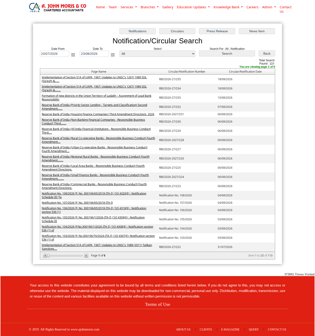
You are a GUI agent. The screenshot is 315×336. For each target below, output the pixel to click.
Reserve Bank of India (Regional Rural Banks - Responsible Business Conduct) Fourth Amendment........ (95, 158)
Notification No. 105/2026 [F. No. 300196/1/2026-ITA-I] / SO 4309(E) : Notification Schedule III (93, 219)
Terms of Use (157, 304)
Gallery (167, 7)
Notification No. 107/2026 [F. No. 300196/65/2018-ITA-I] (77, 203)
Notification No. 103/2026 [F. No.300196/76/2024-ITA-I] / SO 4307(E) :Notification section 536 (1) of (98, 238)
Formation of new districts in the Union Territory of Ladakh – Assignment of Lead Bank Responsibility (96, 97)
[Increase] (86, 255)
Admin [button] (267, 7)
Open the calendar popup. (73, 54)
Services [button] (127, 7)
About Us (183, 329)
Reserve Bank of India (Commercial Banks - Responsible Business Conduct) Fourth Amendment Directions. (94, 186)
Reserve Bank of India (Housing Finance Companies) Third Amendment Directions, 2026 (98, 114)
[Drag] (49, 255)
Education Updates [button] (192, 7)
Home (100, 7)
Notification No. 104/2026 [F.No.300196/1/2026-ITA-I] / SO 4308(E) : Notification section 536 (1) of (97, 228)
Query (254, 329)
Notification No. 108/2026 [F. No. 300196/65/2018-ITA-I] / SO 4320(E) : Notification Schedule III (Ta (94, 195)
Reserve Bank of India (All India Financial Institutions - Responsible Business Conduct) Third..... (96, 131)
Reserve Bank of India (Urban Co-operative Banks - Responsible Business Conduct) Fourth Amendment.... (94, 149)
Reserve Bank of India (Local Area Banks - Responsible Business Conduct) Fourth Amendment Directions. (93, 167)
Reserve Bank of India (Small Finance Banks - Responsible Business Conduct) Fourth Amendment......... (95, 177)
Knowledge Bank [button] (227, 7)
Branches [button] (148, 7)
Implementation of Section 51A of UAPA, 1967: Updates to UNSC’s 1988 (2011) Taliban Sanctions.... (97, 247)
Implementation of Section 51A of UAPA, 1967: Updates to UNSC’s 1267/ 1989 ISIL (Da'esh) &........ (94, 88)
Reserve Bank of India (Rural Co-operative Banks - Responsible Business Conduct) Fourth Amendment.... (98, 140)
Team (113, 7)
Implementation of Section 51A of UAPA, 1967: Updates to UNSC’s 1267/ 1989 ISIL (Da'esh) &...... (94, 79)
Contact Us (285, 9)
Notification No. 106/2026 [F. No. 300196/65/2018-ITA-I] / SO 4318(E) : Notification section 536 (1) (94, 210)
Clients (206, 329)
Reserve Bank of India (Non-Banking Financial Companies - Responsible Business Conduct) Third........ (93, 121)
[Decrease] (45, 255)
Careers (253, 7)
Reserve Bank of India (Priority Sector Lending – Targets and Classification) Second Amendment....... (94, 107)
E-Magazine (230, 329)
